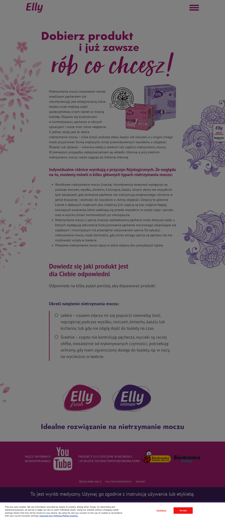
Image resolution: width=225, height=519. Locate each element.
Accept (183, 510)
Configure (161, 510)
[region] (112, 510)
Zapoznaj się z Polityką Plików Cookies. (58, 516)
